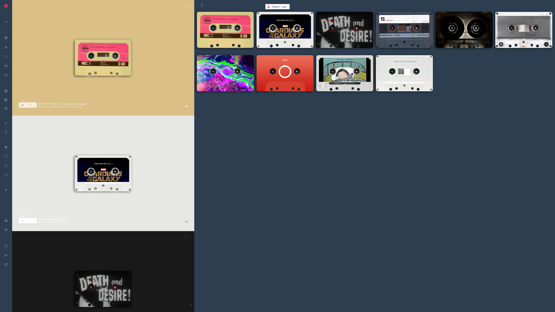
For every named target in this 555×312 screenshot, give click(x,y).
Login (283, 6)
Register (276, 6)
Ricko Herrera (52, 222)
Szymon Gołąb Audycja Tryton (59, 106)
